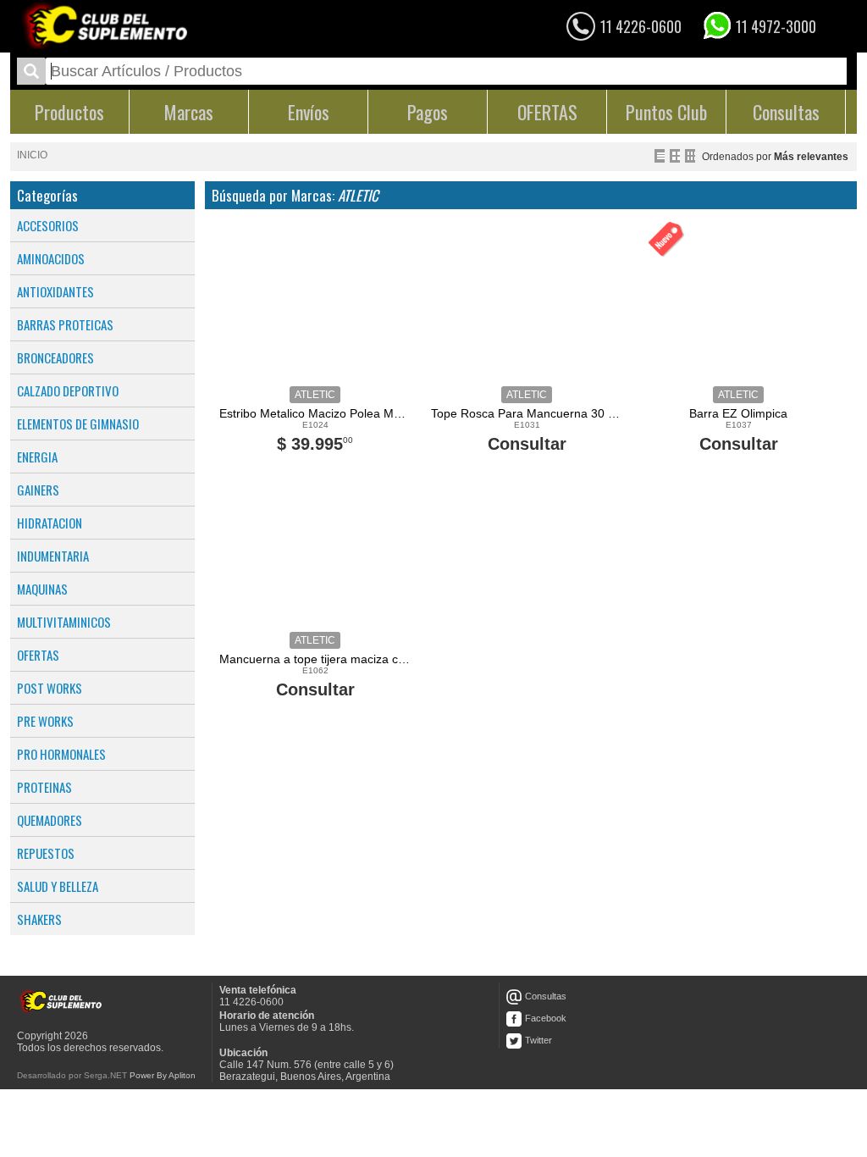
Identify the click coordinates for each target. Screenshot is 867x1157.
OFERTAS (38, 654)
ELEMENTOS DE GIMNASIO (78, 423)
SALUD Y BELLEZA (57, 886)
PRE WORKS (45, 720)
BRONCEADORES (55, 357)
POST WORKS (49, 687)
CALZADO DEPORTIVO (68, 390)
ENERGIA (37, 456)
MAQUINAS (42, 588)
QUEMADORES (49, 820)
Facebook (545, 1018)
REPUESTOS (46, 853)
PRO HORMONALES (61, 754)
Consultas (545, 996)
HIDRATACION (49, 522)
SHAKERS (39, 919)
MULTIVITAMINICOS (64, 621)
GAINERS (38, 489)
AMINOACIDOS (51, 258)
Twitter (538, 1040)
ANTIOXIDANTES (55, 291)
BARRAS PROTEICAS (65, 324)
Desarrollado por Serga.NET (72, 1075)
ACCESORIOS (48, 225)
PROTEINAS (44, 787)
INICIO (32, 155)
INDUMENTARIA (53, 555)
